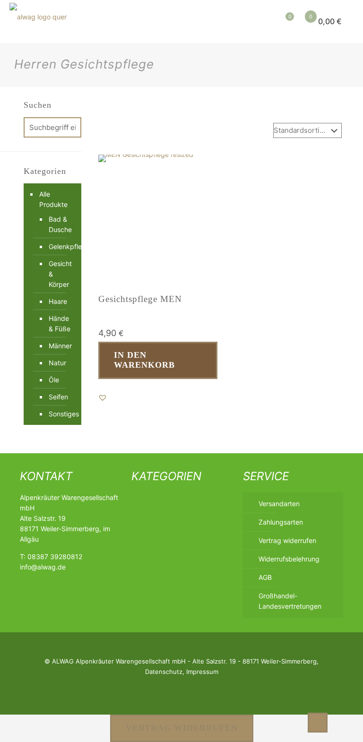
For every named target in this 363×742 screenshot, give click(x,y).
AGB (265, 577)
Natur (57, 363)
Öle (54, 380)
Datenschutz (163, 671)
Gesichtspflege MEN (140, 299)
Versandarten (279, 504)
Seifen (58, 397)
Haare (58, 301)
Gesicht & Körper (60, 273)
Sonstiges (60, 414)
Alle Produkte (53, 199)
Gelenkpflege (60, 246)
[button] (102, 397)
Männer (60, 346)
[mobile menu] (239, 21)
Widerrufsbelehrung (289, 559)
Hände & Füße (59, 323)
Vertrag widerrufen (287, 540)
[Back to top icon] (318, 723)
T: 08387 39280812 (51, 556)
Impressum (202, 671)
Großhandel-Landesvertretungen (290, 601)
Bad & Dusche (60, 224)
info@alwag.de (43, 567)
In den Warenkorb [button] (144, 360)
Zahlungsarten (281, 522)
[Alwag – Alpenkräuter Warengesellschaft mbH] (38, 21)
